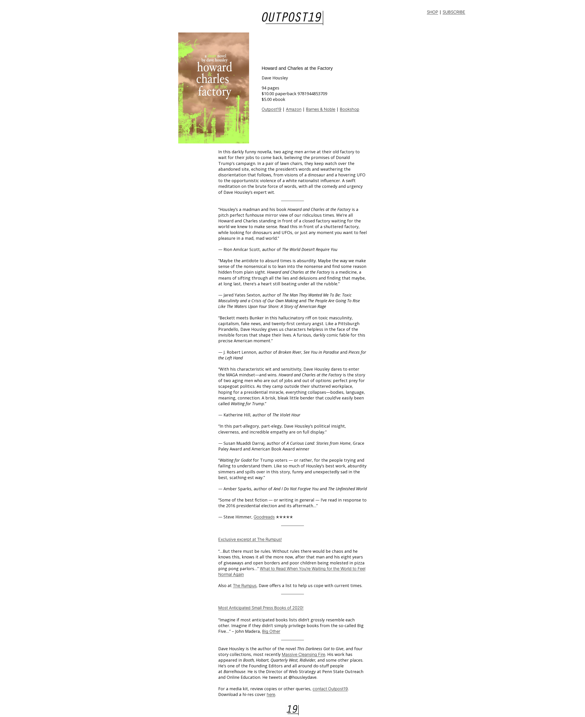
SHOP (432, 12)
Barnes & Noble (320, 109)
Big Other (271, 631)
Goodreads (264, 517)
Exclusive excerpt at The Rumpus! (250, 539)
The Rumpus (244, 585)
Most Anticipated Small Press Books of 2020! (260, 607)
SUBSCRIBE (454, 12)
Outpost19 (271, 109)
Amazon (293, 109)
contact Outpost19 (330, 688)
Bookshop (349, 109)
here (271, 694)
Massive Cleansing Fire (303, 654)
